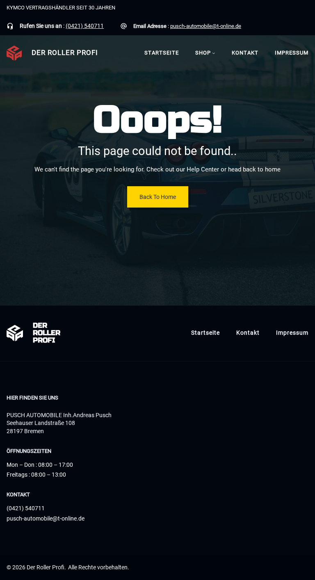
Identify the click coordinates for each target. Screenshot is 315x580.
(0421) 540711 (85, 26)
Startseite (161, 53)
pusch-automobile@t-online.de (205, 26)
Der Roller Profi (65, 53)
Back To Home (157, 197)
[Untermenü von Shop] (213, 53)
